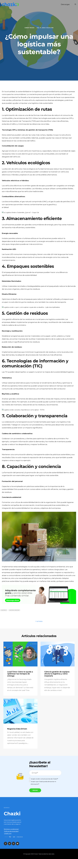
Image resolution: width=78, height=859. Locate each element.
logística (3, 610)
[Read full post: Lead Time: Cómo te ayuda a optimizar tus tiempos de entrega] (20, 654)
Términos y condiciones (11, 829)
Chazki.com (7, 833)
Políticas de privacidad (11, 831)
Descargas (65, 4)
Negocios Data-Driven (17, 729)
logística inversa (14, 610)
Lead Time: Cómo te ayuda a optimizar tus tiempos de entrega (20, 674)
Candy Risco (30, 27)
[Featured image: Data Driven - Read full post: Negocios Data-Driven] (20, 711)
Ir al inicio (39, 621)
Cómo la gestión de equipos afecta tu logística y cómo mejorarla (56, 674)
